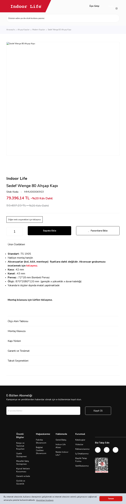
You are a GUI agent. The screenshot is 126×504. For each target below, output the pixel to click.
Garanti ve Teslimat (19, 351)
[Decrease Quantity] (9, 231)
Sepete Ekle (49, 230)
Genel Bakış (61, 440)
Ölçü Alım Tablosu (18, 321)
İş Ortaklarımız (82, 453)
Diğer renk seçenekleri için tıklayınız (24, 219)
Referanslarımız (82, 449)
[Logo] (26, 6)
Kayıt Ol (98, 411)
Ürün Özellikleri (16, 244)
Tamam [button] (111, 498)
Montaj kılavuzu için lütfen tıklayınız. (30, 300)
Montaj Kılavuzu (17, 331)
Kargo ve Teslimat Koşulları (20, 446)
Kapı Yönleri (14, 341)
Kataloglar (80, 440)
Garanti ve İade (23, 476)
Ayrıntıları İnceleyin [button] (44, 500)
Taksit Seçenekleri (18, 361)
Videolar (79, 444)
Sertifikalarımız (82, 466)
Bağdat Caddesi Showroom (41, 450)
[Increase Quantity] (20, 231)
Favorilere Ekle (99, 230)
